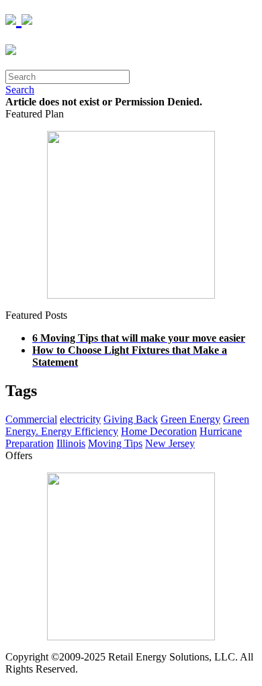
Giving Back (130, 419)
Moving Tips (115, 443)
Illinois (70, 443)
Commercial (31, 419)
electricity (80, 419)
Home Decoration (159, 431)
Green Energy (190, 419)
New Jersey (170, 443)
